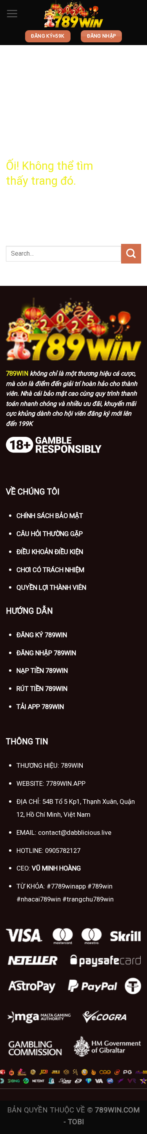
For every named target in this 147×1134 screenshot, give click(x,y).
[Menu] (12, 13)
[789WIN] (73, 13)
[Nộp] (131, 254)
